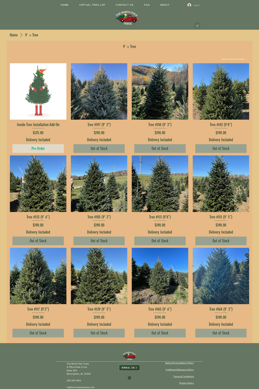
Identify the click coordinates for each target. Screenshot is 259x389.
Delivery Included (38, 139)
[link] (197, 25)
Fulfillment (180, 369)
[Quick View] (38, 91)
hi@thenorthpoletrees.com (81, 387)
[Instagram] (129, 378)
